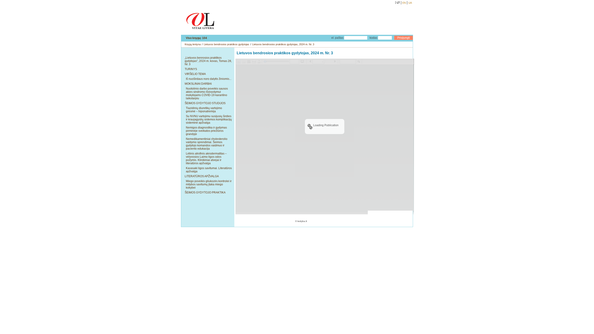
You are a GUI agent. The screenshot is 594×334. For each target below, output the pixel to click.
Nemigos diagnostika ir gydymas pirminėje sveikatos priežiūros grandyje (206, 131)
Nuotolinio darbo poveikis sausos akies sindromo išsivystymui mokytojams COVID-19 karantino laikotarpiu (207, 93)
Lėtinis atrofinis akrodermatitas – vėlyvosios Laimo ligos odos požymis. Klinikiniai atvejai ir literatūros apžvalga (206, 158)
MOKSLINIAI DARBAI (198, 83)
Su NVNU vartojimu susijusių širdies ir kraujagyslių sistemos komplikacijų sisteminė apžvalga (209, 119)
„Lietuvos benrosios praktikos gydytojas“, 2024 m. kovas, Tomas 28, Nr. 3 (208, 61)
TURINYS (191, 69)
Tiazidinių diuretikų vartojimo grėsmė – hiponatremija (204, 109)
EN (404, 2)
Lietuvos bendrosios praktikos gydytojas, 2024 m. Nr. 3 (283, 44)
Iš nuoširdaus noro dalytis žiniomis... (208, 78)
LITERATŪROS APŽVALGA (202, 176)
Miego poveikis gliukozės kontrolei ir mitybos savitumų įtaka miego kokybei (209, 184)
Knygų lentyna (193, 44)
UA (410, 2)
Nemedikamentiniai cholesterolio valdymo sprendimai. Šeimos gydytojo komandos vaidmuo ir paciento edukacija (206, 143)
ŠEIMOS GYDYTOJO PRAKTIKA (205, 192)
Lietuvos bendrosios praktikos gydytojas (226, 44)
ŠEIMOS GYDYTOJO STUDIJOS (205, 103)
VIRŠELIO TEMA (195, 74)
